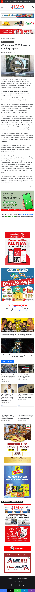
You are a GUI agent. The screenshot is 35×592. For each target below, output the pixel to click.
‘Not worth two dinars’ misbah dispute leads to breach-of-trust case (7, 417)
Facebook (30, 214)
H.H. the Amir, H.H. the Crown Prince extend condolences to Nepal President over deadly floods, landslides (7, 397)
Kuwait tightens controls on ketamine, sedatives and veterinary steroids (26, 417)
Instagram (23, 214)
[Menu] (2, 7)
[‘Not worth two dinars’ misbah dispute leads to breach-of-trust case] (9, 409)
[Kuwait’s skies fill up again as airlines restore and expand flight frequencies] (26, 368)
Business (12, 38)
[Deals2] (17, 284)
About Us (19, 581)
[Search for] (33, 7)
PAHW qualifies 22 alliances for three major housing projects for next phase (26, 396)
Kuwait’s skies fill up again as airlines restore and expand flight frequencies (25, 376)
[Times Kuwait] (17, 6)
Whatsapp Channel (10, 216)
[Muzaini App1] (17, 248)
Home (4, 38)
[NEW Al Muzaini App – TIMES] (17, 31)
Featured (11, 41)
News (7, 38)
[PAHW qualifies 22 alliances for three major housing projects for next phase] (26, 388)
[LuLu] (17, 23)
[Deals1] (17, 15)
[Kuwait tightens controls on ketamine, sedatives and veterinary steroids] (26, 409)
